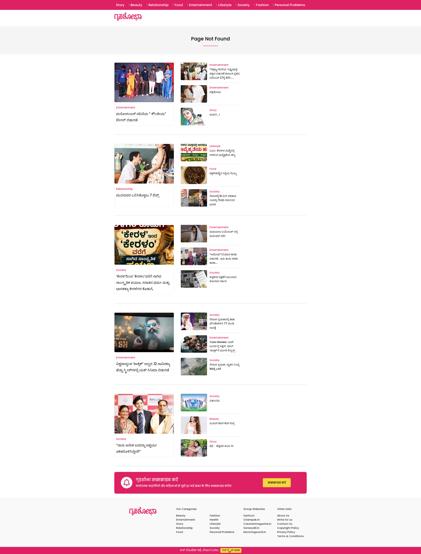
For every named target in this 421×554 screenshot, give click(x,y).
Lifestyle (225, 5)
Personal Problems (290, 5)
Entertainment (200, 5)
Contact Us (284, 524)
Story (120, 5)
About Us (283, 515)
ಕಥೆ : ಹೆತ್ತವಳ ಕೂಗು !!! (221, 446)
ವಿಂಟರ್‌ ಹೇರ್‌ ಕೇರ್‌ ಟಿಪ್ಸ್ (222, 423)
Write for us (284, 520)
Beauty (136, 5)
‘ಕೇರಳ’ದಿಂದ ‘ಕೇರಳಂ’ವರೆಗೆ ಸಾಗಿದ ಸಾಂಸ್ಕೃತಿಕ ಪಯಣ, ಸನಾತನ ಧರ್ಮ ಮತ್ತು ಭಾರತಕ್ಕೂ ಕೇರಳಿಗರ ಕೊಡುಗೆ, (143, 282)
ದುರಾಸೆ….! (215, 114)
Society (244, 5)
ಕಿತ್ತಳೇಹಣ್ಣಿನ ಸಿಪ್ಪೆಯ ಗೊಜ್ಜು (223, 173)
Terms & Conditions (290, 536)
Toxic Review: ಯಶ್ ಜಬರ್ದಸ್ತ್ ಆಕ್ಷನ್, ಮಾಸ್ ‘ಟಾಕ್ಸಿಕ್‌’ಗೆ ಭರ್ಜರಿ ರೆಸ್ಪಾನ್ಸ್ (222, 346)
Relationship (159, 5)
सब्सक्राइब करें (277, 483)
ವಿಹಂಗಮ (215, 401)
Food (179, 5)
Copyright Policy (288, 528)
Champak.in (251, 520)
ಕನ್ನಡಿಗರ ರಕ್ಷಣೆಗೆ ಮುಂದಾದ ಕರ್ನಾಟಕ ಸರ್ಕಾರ (223, 279)
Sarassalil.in (251, 528)
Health (214, 520)
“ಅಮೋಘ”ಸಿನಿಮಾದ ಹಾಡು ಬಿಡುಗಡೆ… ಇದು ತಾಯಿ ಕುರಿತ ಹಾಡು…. (224, 258)
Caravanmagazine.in (257, 524)
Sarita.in (248, 515)
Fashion (262, 5)
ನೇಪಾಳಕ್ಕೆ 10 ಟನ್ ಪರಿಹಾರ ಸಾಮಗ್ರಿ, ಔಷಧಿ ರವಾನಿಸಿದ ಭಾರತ (223, 200)
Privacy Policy (286, 532)
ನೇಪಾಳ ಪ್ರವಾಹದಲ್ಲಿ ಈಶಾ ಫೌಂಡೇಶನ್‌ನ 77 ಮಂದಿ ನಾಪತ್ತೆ (222, 323)
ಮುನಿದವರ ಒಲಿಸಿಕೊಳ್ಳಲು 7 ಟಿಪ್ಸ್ (137, 195)
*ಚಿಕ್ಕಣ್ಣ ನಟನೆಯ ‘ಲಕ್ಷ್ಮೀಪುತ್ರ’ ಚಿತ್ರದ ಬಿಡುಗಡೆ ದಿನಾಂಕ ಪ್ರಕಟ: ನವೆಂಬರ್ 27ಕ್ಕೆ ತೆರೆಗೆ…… (225, 73)
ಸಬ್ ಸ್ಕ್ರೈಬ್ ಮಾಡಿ (231, 550)
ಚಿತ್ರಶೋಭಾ (215, 92)
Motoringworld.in (254, 532)
